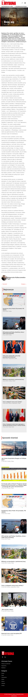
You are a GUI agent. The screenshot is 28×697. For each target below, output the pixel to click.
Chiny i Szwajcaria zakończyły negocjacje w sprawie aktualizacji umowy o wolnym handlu (14, 424)
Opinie (8, 635)
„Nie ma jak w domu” (7, 609)
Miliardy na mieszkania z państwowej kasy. (13, 379)
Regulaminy (3, 665)
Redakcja (3, 667)
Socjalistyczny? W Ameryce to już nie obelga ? (14, 6)
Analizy (10, 380)
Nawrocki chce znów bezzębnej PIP (11, 633)
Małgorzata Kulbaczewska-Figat (16, 278)
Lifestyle (3, 683)
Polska (10, 311)
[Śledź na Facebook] (2, 657)
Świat (16, 358)
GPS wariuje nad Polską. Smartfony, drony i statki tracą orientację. (13, 332)
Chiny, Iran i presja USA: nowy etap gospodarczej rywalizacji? (11, 356)
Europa (8, 488)
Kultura (8, 611)
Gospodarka (11, 358)
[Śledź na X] (5, 657)
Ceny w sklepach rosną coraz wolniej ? (12, 401)
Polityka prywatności (5, 663)
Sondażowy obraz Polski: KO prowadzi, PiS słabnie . (13, 309)
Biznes (10, 403)
